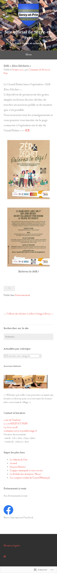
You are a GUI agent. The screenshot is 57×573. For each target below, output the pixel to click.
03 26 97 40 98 (11, 427)
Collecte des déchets (16, 313)
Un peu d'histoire (18, 467)
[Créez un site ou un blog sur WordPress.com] (5, 556)
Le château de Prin (18, 459)
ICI (27, 131)
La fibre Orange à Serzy (39, 313)
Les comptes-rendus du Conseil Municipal (30, 477)
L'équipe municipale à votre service (26, 470)
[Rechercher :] (28, 337)
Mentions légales (12, 545)
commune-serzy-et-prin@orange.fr (20, 431)
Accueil (13, 463)
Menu (28, 54)
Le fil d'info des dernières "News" (25, 474)
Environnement (22, 295)
